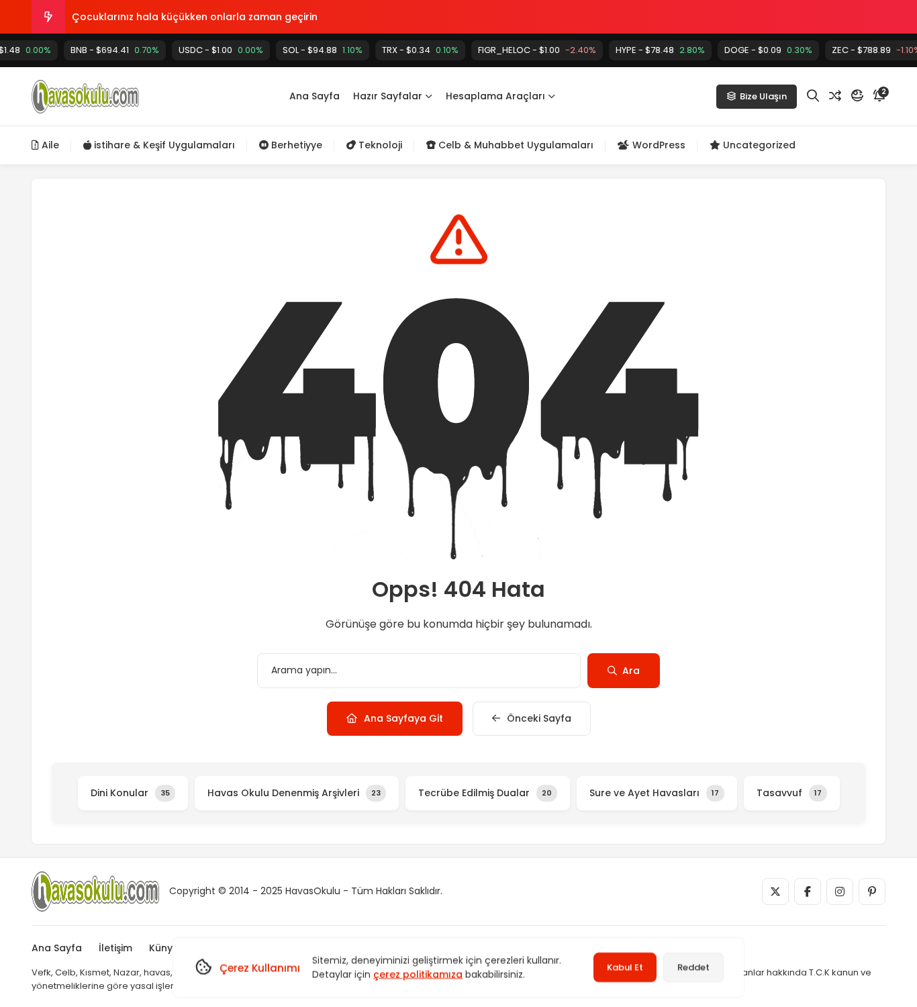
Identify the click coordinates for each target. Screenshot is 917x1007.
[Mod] (857, 96)
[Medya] (775, 891)
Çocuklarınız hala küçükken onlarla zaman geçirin (195, 16)
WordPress (657, 145)
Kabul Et (625, 967)
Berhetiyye (295, 145)
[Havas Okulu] (85, 96)
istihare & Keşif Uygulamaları (163, 145)
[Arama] (813, 96)
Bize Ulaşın (763, 96)
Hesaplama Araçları (495, 96)
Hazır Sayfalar (387, 96)
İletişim (115, 948)
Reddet (693, 967)
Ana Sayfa (314, 96)
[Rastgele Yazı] (835, 96)
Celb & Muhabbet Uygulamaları (514, 145)
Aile (49, 145)
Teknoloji (379, 145)
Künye (164, 948)
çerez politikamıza (418, 974)
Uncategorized (757, 145)
